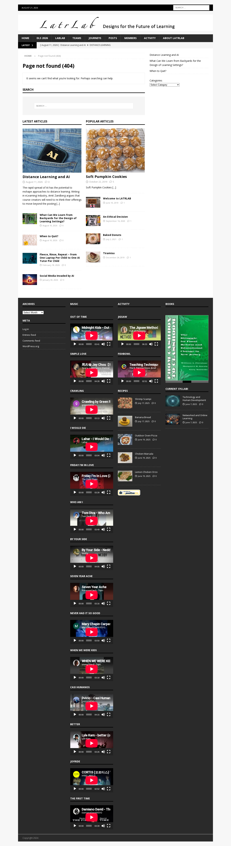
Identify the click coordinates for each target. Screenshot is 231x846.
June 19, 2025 (144, 439)
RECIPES (123, 390)
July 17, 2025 (143, 403)
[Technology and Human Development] (172, 400)
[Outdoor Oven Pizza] (125, 439)
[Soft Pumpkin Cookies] (115, 150)
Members (130, 38)
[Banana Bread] (125, 421)
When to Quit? (49, 236)
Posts (113, 38)
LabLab (60, 38)
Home (25, 38)
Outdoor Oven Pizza (146, 435)
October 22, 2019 (98, 181)
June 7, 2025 (191, 403)
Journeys (95, 38)
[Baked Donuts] (93, 238)
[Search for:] (191, 7)
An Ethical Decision (115, 216)
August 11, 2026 (34, 182)
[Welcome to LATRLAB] (93, 202)
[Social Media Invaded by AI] (30, 279)
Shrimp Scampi (143, 399)
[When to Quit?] (30, 240)
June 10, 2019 (112, 202)
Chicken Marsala (144, 453)
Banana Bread (143, 417)
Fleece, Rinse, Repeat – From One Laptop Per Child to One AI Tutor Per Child (60, 258)
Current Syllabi (176, 388)
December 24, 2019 (115, 257)
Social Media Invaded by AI (57, 275)
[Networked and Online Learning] (172, 418)
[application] (91, 335)
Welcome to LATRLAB (117, 198)
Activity (150, 38)
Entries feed (29, 334)
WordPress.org (31, 346)
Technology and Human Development (194, 398)
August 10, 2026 (50, 225)
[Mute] (103, 344)
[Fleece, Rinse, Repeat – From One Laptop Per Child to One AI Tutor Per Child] (30, 258)
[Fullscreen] (108, 344)
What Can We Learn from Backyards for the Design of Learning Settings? (58, 218)
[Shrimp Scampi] (125, 403)
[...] (58, 203)
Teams (76, 38)
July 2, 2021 (111, 239)
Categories (156, 80)
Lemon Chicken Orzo (146, 472)
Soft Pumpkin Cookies (106, 176)
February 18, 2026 (51, 265)
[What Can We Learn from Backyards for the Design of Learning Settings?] (30, 218)
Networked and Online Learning (195, 416)
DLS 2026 (42, 38)
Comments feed (31, 340)
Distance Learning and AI (46, 176)
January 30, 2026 (50, 280)
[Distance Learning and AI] (52, 150)
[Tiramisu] (93, 257)
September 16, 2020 (115, 221)
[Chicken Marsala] (125, 457)
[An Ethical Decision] (93, 220)
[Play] (75, 344)
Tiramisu (109, 253)
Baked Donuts (112, 235)
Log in (26, 329)
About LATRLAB (173, 38)
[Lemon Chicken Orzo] (125, 476)
